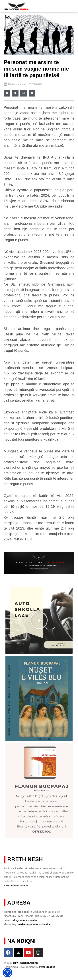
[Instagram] (38, 952)
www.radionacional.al (16, 885)
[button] (70, 6)
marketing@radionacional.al (34, 924)
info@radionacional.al (25, 920)
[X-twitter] (18, 952)
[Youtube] (28, 952)
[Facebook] (8, 952)
